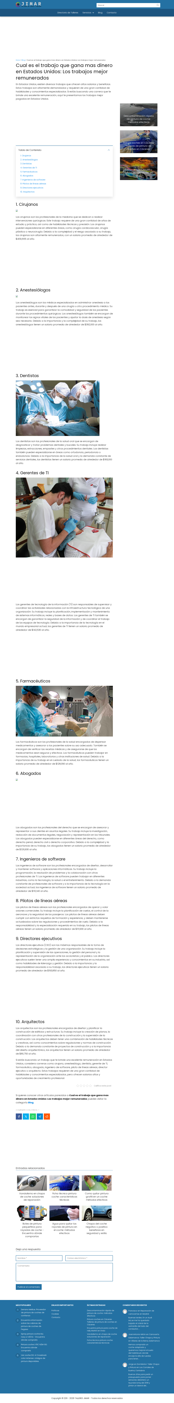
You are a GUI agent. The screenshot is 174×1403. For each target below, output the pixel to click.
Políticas (55, 1310)
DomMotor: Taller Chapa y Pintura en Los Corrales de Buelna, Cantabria (143, 1367)
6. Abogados (26, 175)
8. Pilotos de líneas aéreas (33, 183)
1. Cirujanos (25, 155)
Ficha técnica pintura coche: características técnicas (100, 1341)
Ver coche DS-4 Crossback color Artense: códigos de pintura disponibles (33, 1358)
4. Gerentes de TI (28, 167)
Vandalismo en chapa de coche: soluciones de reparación (102, 1335)
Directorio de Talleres (67, 12)
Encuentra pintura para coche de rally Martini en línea (102, 1329)
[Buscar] (157, 5)
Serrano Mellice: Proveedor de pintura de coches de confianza (33, 1312)
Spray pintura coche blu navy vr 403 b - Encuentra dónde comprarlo (33, 1336)
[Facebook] (19, 1116)
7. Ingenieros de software (32, 179)
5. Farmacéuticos (28, 171)
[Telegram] (40, 1116)
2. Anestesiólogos (29, 159)
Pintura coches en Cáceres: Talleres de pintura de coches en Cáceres (102, 1322)
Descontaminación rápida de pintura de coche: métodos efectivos (100, 1313)
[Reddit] (47, 1116)
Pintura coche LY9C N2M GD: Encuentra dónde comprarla (34, 1347)
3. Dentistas (26, 163)
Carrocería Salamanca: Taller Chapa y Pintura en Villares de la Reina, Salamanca (144, 1337)
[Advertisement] (87, 38)
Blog (100, 12)
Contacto (112, 12)
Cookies (55, 1314)
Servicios (87, 12)
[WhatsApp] (33, 1116)
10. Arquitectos (27, 191)
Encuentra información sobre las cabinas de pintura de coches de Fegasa (31, 1325)
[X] (26, 1116)
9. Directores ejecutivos (31, 187)
